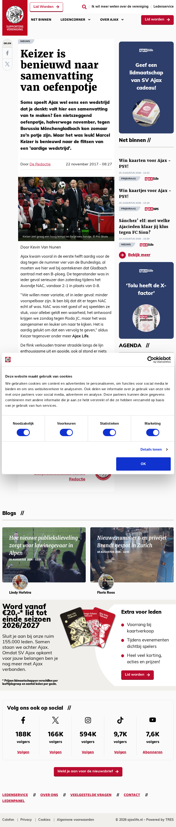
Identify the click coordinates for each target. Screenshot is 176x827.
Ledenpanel (13, 801)
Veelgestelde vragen (90, 795)
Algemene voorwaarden (75, 820)
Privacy (26, 820)
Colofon (8, 820)
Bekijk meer (139, 255)
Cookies (44, 820)
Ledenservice (164, 6)
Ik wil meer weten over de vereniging (120, 6)
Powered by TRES (160, 820)
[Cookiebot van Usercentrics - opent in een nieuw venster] (151, 359)
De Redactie (40, 164)
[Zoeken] (84, 7)
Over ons (49, 795)
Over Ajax (109, 20)
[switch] (66, 432)
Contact (132, 795)
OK (143, 464)
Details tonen (151, 449)
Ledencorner (72, 20)
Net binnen (41, 20)
